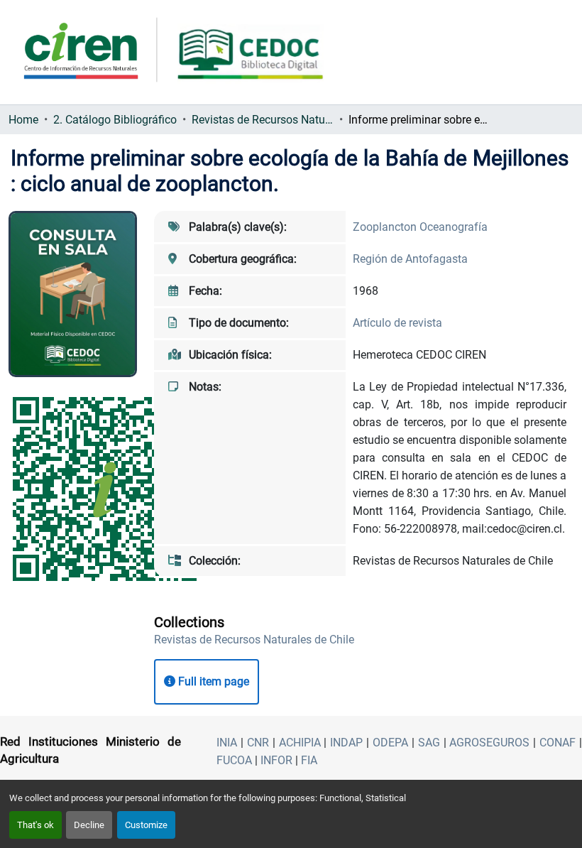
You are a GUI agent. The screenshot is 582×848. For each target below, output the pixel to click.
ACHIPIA (300, 742)
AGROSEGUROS (489, 742)
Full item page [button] (212, 681)
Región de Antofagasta (410, 259)
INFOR (276, 760)
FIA (309, 760)
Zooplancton (386, 227)
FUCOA (234, 760)
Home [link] (23, 119)
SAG (429, 742)
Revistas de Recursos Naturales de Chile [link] (263, 119)
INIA (226, 742)
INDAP (346, 742)
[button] (254, 639)
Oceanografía (453, 227)
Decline (89, 825)
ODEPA (390, 742)
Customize (146, 825)
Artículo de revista (397, 323)
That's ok (35, 825)
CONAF (557, 742)
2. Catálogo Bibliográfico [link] (115, 119)
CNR (258, 742)
